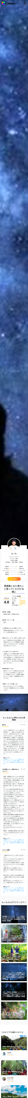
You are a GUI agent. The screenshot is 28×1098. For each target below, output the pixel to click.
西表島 (21, 562)
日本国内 (7, 562)
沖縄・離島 (15, 562)
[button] (2, 702)
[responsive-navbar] (25, 3)
